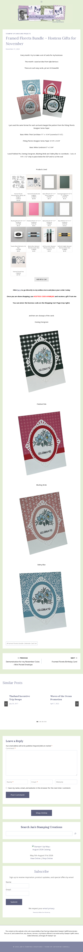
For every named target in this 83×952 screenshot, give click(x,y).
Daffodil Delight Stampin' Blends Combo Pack (65, 247)
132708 (18, 249)
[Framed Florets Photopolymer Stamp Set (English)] (18, 182)
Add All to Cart (42, 279)
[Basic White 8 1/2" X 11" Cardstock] (64, 209)
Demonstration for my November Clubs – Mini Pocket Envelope (23, 661)
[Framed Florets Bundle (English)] (33, 182)
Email (34, 782)
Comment (11, 748)
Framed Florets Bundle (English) (34, 194)
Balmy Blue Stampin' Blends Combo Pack (34, 247)
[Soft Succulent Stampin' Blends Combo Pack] (49, 234)
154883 (65, 249)
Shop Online (47, 858)
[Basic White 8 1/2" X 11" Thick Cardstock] (49, 182)
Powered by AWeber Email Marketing (41, 912)
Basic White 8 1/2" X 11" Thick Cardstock (49, 194)
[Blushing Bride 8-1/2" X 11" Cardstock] (18, 209)
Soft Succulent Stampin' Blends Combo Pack (49, 247)
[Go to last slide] (6, 703)
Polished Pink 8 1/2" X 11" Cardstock (34, 221)
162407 (34, 197)
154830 (34, 249)
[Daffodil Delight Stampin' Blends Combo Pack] (64, 234)
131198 (18, 224)
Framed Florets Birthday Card (64, 660)
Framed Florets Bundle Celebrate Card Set (22, 643)
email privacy (48, 908)
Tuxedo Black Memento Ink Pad (18, 247)
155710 (34, 224)
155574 (65, 197)
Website (59, 782)
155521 (49, 249)
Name (10, 782)
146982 (49, 224)
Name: (8, 882)
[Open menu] (42, 1)
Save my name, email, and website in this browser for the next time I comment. (39, 788)
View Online (35, 858)
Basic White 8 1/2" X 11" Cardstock (64, 221)
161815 (18, 198)
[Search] (75, 833)
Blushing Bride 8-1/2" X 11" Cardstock (18, 221)
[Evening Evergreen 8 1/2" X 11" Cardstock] (64, 182)
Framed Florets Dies (18, 271)
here (19, 290)
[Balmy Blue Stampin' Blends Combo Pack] (33, 234)
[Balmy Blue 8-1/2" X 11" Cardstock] (49, 209)
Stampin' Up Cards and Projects (18, 33)
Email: (8, 889)
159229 (49, 197)
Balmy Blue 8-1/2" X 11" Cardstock (49, 221)
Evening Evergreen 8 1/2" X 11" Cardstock (64, 194)
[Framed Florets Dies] (18, 259)
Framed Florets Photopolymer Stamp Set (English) (18, 195)
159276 (65, 224)
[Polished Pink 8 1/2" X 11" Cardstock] (33, 209)
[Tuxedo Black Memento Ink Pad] (18, 234)
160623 (18, 273)
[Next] (77, 703)
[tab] (37, 721)
